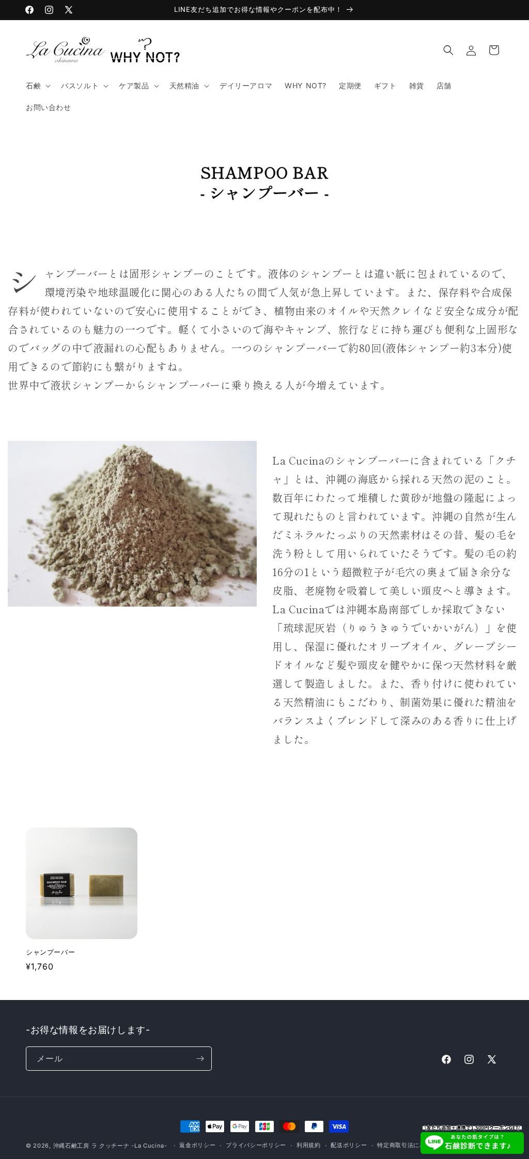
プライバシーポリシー (256, 1145)
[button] (37, 86)
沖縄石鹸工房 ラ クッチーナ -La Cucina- (110, 1145)
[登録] (200, 1058)
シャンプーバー (50, 952)
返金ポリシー (197, 1145)
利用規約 (309, 1145)
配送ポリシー (349, 1145)
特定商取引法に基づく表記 (413, 1145)
